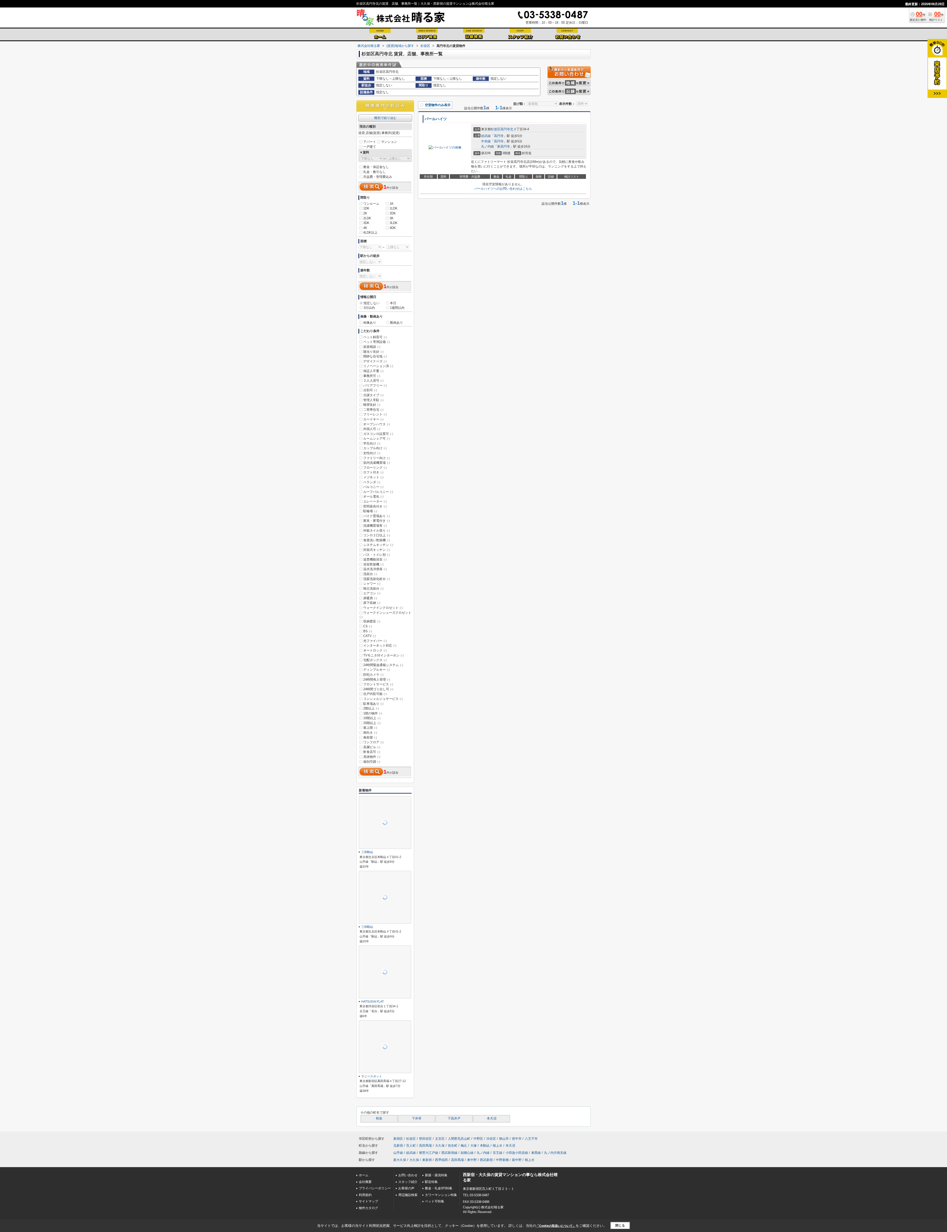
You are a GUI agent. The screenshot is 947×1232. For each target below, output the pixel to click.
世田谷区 (425, 1138)
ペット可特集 (434, 1201)
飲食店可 (371, 752)
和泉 (379, 1118)
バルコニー (373, 487)
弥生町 (452, 1145)
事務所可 (371, 376)
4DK (393, 228)
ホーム (363, 1175)
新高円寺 (503, 146)
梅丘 (464, 1145)
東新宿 (427, 1160)
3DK (366, 223)
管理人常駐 (373, 400)
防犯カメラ (373, 674)
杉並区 (495, 129)
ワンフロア (373, 742)
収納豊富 (371, 621)
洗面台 (370, 574)
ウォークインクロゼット (383, 608)
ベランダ (371, 482)
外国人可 (371, 429)
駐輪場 (370, 511)
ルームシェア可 (376, 438)
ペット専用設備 (376, 342)
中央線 (486, 141)
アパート (369, 142)
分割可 (370, 390)
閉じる (620, 1225)
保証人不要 (373, 371)
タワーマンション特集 (441, 1195)
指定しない (372, 303)
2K (365, 213)
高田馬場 (425, 1145)
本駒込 (485, 1145)
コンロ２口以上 (376, 535)
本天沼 (491, 1118)
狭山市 (504, 1138)
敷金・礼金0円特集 (438, 1188)
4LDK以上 (370, 232)
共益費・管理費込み (377, 177)
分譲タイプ (373, 395)
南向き (370, 732)
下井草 (416, 1118)
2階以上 (371, 708)
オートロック (375, 650)
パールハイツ (436, 119)
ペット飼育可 (375, 337)
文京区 (440, 1138)
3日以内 (369, 308)
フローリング (375, 467)
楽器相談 (371, 347)
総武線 (486, 136)
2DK (393, 213)
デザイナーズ (375, 361)
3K (392, 218)
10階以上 (372, 718)
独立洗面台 (373, 588)
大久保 (440, 1145)
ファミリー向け (376, 458)
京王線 (497, 1153)
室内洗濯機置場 (376, 463)
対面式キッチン (376, 550)
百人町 (411, 1145)
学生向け (371, 443)
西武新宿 (486, 1160)
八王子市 (531, 1138)
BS (367, 631)
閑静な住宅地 (375, 356)
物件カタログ (368, 1208)
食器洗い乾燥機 (376, 540)
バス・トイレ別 (376, 555)
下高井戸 (454, 1118)
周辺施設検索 (408, 1195)
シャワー (371, 583)
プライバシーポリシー (375, 1188)
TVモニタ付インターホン (383, 655)
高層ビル (371, 747)
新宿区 (398, 1138)
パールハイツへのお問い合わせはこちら (503, 188)
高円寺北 (506, 129)
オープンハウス (376, 424)
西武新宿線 (449, 1153)
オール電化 (373, 496)
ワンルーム (371, 203)
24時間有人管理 (376, 679)
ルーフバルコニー (378, 492)
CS (367, 626)
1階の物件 (372, 713)
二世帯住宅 (373, 409)
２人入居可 (373, 380)
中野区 (478, 1138)
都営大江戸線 (428, 1153)
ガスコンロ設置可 (378, 434)
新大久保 (399, 1160)
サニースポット (371, 1076)
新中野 (517, 1160)
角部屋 (370, 737)
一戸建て (369, 147)
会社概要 (365, 1182)
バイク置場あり (376, 516)
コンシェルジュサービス (383, 699)
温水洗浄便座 (375, 569)
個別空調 (371, 762)
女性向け (371, 453)
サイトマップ (368, 1201)
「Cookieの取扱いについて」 (556, 1226)
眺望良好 (371, 405)
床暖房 (370, 598)
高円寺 (499, 136)
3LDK (394, 223)
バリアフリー (375, 385)
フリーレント (375, 414)
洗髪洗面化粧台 (376, 579)
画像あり (369, 322)
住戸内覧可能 (375, 694)
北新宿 (398, 1145)
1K (392, 203)
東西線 (536, 1153)
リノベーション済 (378, 366)
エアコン (371, 593)
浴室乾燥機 (373, 564)
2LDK (367, 218)
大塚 (473, 1145)
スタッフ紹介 (408, 1182)
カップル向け (375, 448)
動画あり (396, 322)
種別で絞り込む (385, 118)
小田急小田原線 (517, 1153)
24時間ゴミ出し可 (378, 689)
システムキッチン (378, 545)
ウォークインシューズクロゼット (385, 615)
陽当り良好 (373, 352)
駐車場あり (373, 704)
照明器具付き (375, 506)
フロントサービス (378, 684)
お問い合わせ (408, 1175)
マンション (389, 142)
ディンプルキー (376, 670)
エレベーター (375, 501)
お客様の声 (406, 1188)
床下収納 (371, 603)
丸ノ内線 (487, 146)
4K (365, 228)
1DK (366, 208)
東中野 (472, 1160)
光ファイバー (375, 641)
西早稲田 (441, 1160)
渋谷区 (491, 1138)
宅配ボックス (375, 660)
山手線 (398, 1153)
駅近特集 (431, 1182)
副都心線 (467, 1153)
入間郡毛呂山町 (459, 1138)
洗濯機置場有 (375, 525)
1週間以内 (397, 308)
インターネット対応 (379, 645)
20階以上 (372, 723)
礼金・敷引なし (374, 172)
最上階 (370, 727)
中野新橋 (502, 1160)
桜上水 (497, 1145)
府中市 (517, 1138)
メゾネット (373, 477)
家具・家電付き (376, 521)
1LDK (394, 208)
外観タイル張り (376, 530)
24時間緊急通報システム (383, 665)
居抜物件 (371, 757)
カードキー (373, 419)
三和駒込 (367, 852)
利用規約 (365, 1195)
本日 (393, 303)
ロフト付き (373, 472)
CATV (369, 636)
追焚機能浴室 (375, 559)
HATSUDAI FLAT (372, 1001)
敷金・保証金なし (376, 167)
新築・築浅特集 (436, 1175)
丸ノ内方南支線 (555, 1153)
